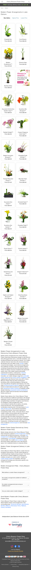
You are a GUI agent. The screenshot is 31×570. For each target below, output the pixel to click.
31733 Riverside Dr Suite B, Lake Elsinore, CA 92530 (15, 538)
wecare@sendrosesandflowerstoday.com (15, 541)
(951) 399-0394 (15, 539)
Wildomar (8, 505)
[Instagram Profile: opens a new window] (12, 546)
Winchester (14, 505)
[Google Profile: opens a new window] (19, 546)
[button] (27, 566)
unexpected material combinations (19, 390)
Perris (19, 505)
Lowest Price (24, 18)
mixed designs (12, 438)
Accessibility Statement (24, 564)
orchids (21, 363)
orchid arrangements (20, 433)
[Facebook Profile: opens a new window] (15, 546)
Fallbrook (23, 505)
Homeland (8, 507)
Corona (3, 507)
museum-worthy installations (19, 377)
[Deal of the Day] (22, 79)
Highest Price (15, 18)
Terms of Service (5, 564)
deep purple (8, 408)
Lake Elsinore (25, 504)
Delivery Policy (15, 566)
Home (2, 8)
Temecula (13, 504)
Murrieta (19, 504)
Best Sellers (7, 18)
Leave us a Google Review (15, 551)
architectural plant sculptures (11, 385)
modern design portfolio (7, 458)
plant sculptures (19, 440)
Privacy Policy (14, 564)
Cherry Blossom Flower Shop (15, 1)
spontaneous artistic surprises (11, 388)
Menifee (3, 505)
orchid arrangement (14, 422)
